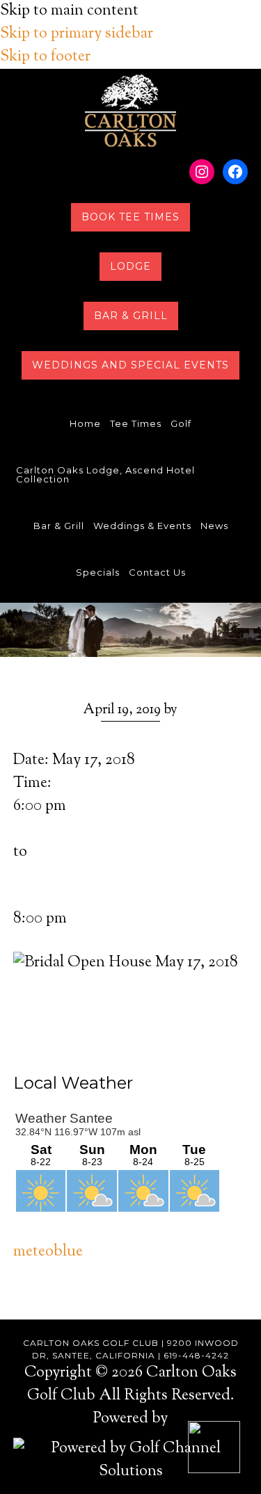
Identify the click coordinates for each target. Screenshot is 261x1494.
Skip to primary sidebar (76, 34)
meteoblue (48, 1252)
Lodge (130, 266)
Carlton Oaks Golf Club (130, 110)
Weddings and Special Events (130, 365)
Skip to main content (69, 11)
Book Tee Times (130, 217)
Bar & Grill (131, 315)
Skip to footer (45, 57)
